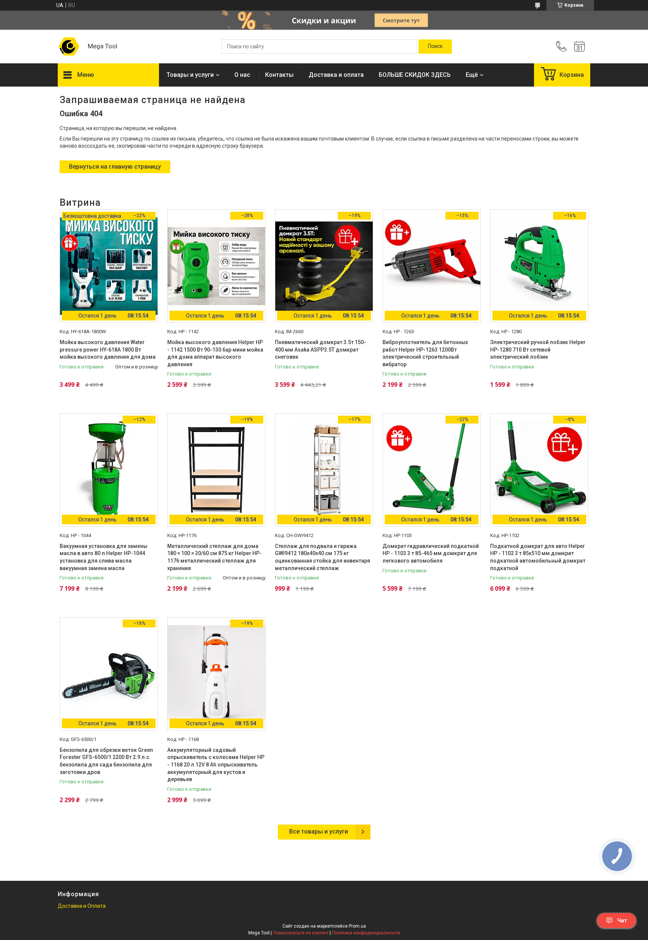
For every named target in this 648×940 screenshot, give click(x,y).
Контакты (279, 74)
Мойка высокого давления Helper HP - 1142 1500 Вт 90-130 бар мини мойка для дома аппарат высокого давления (215, 353)
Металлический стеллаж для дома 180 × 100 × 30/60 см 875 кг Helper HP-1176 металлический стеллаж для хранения (214, 557)
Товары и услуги (190, 74)
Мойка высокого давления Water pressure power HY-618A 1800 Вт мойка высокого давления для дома (108, 349)
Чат (622, 921)
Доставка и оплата (336, 74)
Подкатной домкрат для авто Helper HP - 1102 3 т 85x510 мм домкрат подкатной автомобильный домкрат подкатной (537, 557)
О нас (242, 74)
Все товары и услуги (318, 831)
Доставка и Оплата (82, 906)
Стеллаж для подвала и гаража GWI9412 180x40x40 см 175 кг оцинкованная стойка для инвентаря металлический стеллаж (322, 557)
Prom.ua (357, 926)
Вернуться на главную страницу (115, 166)
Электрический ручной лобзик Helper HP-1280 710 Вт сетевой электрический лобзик (538, 349)
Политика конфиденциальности (366, 933)
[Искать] (435, 46)
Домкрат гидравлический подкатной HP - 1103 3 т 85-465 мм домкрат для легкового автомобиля (430, 553)
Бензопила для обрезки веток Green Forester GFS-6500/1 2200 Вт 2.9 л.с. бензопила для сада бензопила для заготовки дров (106, 761)
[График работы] (579, 46)
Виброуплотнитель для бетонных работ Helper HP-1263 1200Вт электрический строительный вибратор (425, 353)
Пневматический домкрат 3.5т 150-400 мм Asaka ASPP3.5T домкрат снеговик (320, 349)
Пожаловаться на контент (300, 933)
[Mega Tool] (69, 46)
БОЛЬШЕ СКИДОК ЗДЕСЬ (415, 74)
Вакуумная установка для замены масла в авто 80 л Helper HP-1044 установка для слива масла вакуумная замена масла (103, 557)
